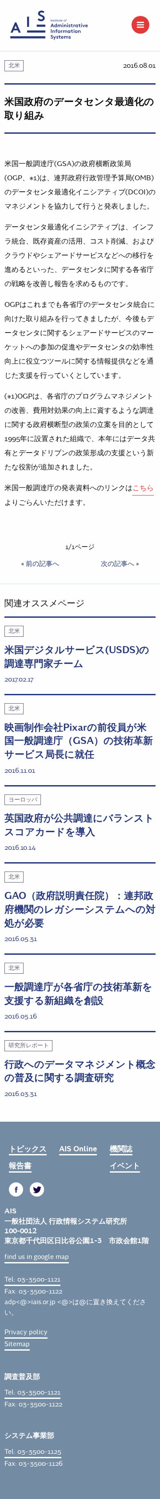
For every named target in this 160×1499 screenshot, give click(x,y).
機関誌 (121, 1149)
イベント (125, 1165)
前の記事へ (42, 564)
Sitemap (17, 1344)
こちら (143, 488)
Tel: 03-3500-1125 (32, 1452)
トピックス (28, 1149)
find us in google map (36, 1257)
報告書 (20, 1165)
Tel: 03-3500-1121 (32, 1279)
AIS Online (78, 1149)
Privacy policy (26, 1332)
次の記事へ (117, 564)
